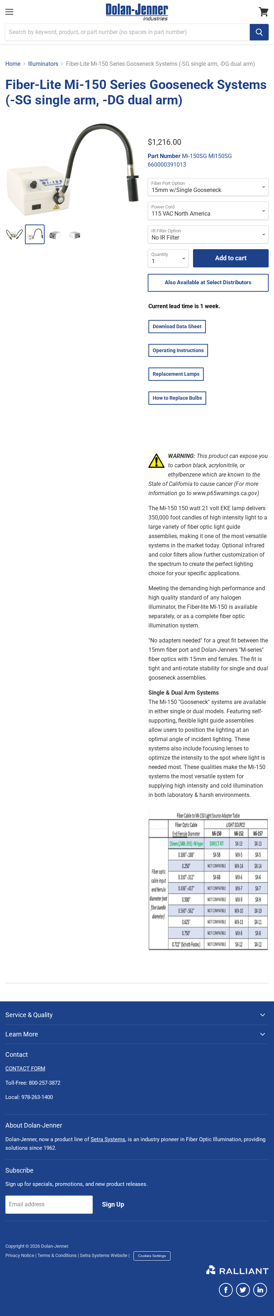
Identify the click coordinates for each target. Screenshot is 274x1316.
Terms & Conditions (57, 1255)
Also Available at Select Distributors (208, 282)
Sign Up (113, 1204)
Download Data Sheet (177, 326)
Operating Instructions (178, 350)
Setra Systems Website (103, 1255)
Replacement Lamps (176, 374)
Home (12, 64)
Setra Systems (108, 1139)
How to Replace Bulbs (177, 398)
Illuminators (43, 64)
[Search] (259, 32)
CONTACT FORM (25, 1068)
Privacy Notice (19, 1255)
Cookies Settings (152, 1256)
